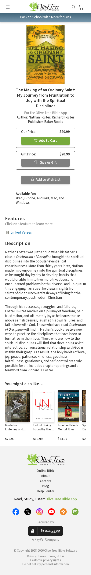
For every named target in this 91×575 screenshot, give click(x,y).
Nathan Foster (39, 117)
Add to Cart (48, 140)
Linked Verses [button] (21, 232)
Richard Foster (63, 117)
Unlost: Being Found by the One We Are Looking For (42, 431)
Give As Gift (48, 162)
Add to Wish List (48, 179)
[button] (73, 7)
